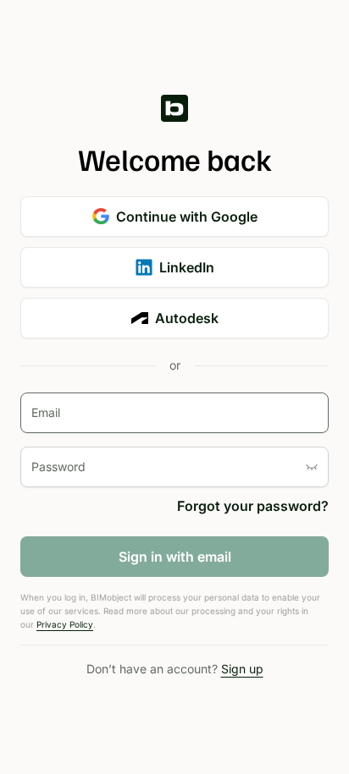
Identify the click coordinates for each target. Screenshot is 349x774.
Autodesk (187, 318)
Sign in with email (175, 556)
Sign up (242, 668)
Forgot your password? (253, 505)
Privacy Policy (64, 624)
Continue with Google (187, 216)
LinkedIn (186, 267)
